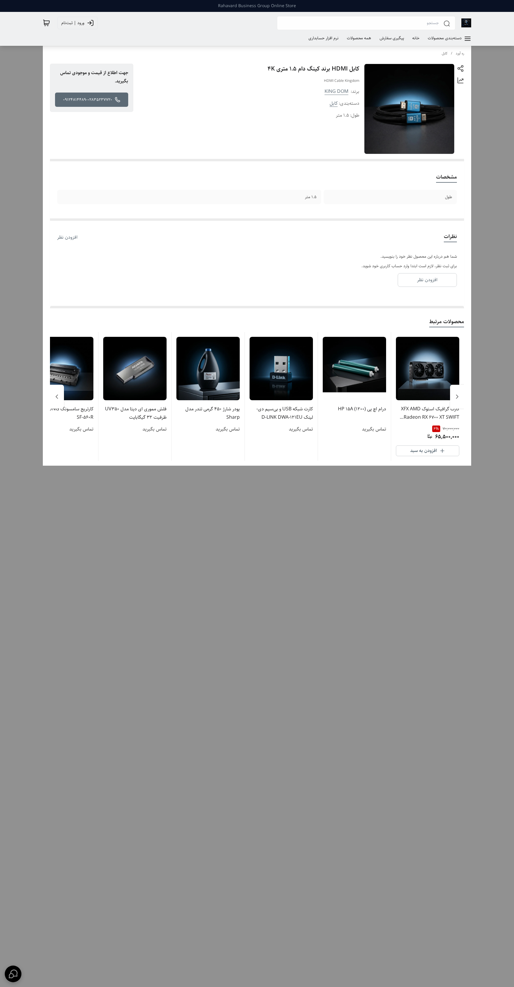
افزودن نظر (67, 237)
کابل (444, 53)
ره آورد (460, 53)
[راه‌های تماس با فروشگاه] (13, 974)
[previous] (457, 397)
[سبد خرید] (46, 22)
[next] (57, 397)
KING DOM (336, 91)
